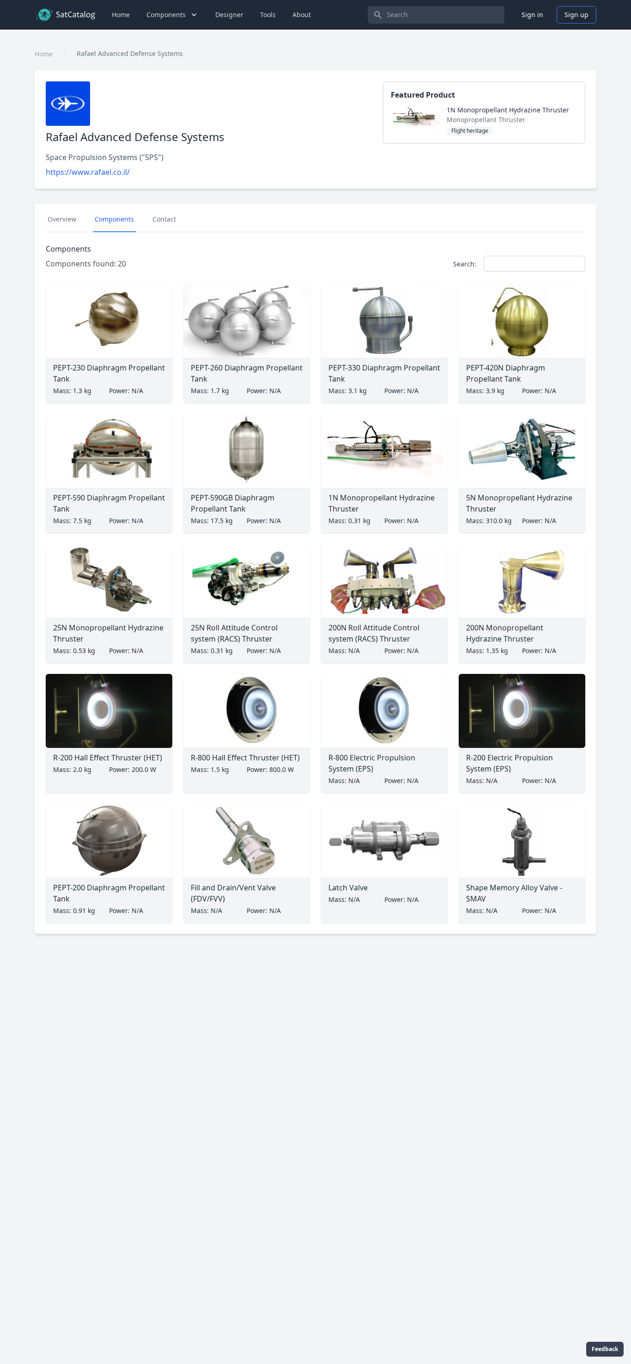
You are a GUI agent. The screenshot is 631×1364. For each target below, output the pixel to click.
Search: (464, 263)
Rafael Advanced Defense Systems (130, 53)
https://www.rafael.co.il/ (88, 172)
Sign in (532, 14)
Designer (229, 14)
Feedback (605, 1349)
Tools (268, 14)
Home (121, 14)
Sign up (576, 14)
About (301, 14)
